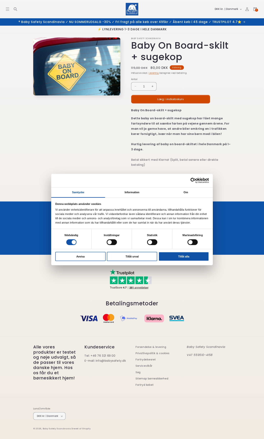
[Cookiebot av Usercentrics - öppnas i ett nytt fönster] (193, 180)
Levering (154, 72)
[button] (7, 9)
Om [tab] (186, 192)
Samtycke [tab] (78, 192)
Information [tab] (132, 192)
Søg (138, 372)
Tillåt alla (183, 256)
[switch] (112, 242)
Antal (134, 79)
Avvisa (80, 256)
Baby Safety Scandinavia (57, 428)
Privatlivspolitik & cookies (152, 353)
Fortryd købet (145, 385)
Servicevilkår (144, 366)
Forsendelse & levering (151, 347)
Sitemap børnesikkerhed (152, 378)
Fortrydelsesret (146, 359)
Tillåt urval (132, 256)
